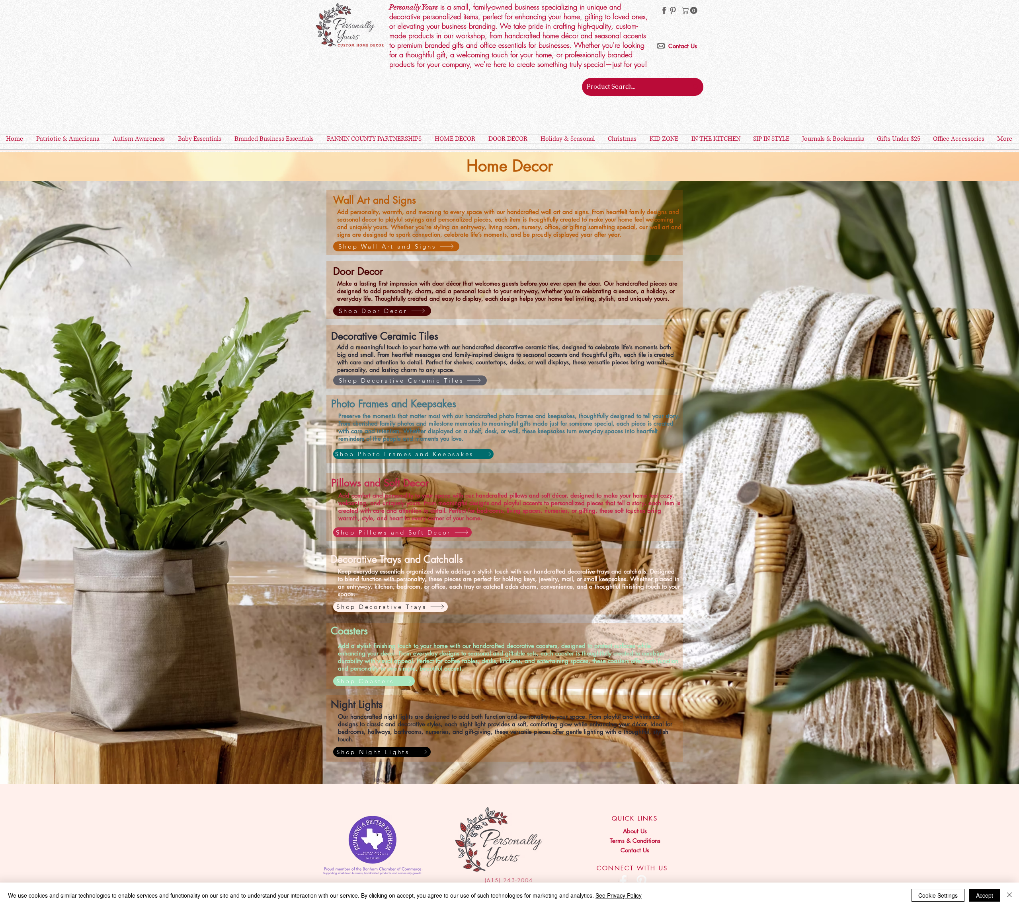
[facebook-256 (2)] (664, 10)
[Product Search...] (695, 87)
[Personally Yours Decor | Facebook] (623, 881)
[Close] (1009, 895)
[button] (690, 10)
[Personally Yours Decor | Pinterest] (673, 10)
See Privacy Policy (618, 895)
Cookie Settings (938, 895)
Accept (984, 895)
